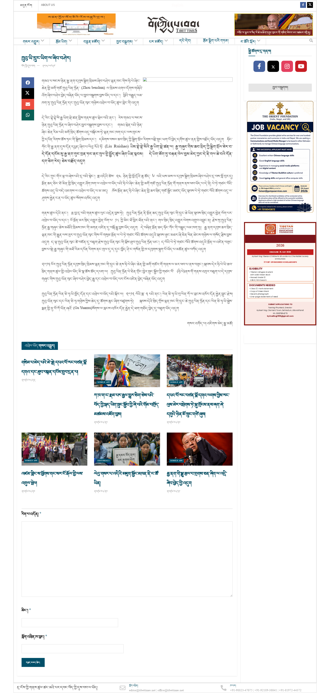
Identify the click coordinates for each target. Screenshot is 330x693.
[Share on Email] (28, 104)
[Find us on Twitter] (310, 5)
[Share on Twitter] (28, 93)
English (177, 6)
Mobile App (104, 382)
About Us (48, 5)
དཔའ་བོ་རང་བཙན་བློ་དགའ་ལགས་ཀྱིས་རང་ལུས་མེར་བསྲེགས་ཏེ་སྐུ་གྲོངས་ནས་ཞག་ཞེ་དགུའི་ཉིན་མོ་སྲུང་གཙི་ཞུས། (198, 405)
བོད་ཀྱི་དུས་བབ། (28, 66)
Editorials (104, 461)
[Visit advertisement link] (76, 24)
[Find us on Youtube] (301, 66)
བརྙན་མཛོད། (92, 42)
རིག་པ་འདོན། (32, 514)
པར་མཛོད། (156, 42)
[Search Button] (311, 41)
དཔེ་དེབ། (185, 41)
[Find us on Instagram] (287, 66)
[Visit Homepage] (174, 25)
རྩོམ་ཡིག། (61, 42)
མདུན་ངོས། (26, 5)
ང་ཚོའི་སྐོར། (248, 42)
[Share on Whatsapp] (28, 115)
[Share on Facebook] (28, 82)
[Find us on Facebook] (303, 5)
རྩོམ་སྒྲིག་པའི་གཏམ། (216, 41)
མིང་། (26, 610)
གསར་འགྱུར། (31, 42)
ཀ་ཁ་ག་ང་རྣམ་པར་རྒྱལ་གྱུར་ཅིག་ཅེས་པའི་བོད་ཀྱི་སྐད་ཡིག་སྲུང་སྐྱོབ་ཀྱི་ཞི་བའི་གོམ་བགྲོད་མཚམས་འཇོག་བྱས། (126, 405)
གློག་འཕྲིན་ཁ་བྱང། (34, 637)
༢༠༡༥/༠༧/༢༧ (48, 66)
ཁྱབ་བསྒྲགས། (124, 42)
